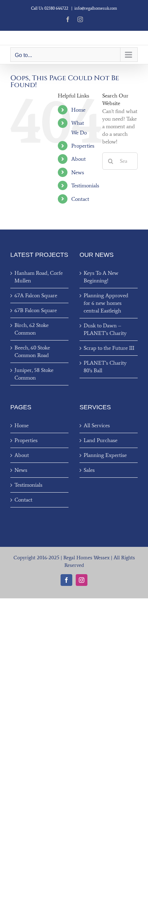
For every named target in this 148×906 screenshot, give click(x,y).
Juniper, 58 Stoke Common (33, 374)
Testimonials (85, 185)
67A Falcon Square (35, 295)
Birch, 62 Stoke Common (31, 329)
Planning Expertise (105, 455)
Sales (89, 470)
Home (78, 109)
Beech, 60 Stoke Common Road (32, 351)
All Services (97, 425)
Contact (80, 199)
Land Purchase (100, 440)
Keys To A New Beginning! (101, 277)
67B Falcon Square (35, 310)
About (78, 159)
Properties (82, 145)
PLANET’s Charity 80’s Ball (105, 366)
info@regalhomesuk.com (95, 8)
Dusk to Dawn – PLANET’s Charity (105, 329)
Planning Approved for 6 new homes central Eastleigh (106, 303)
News (77, 172)
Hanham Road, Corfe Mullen (38, 277)
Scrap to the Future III (109, 348)
